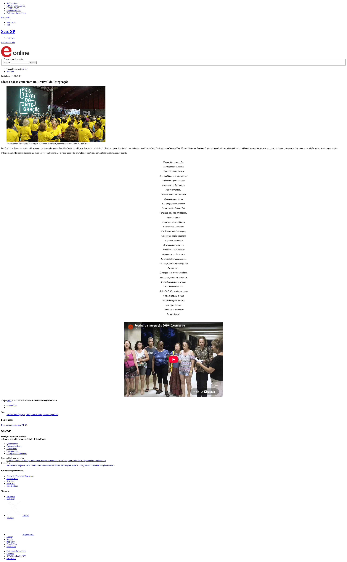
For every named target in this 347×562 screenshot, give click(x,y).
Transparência (12, 451)
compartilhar (12, 405)
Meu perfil (11, 22)
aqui (9, 400)
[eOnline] (15, 56)
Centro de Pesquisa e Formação (20, 476)
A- (23, 69)
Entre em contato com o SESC (14, 425)
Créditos (10, 554)
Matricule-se (12, 448)
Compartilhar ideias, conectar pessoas (42, 414)
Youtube (10, 518)
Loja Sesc (11, 38)
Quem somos (12, 444)
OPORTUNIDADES (16, 6)
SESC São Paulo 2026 (16, 556)
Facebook (11, 496)
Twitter (26, 515)
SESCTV (11, 483)
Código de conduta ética (17, 453)
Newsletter (11, 546)
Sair (8, 25)
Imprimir (10, 71)
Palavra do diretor (14, 446)
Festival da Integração (16, 414)
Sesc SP (8, 31)
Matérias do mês (8, 42)
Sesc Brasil (11, 558)
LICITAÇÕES (13, 8)
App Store (11, 542)
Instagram (11, 499)
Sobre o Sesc (12, 3)
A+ (26, 69)
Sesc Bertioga (12, 486)
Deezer (10, 537)
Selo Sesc (11, 481)
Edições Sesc (12, 478)
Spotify (10, 539)
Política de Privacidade (16, 13)
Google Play (12, 544)
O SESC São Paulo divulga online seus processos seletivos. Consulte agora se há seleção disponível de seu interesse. (56, 460)
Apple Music (27, 534)
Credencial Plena (14, 10)
